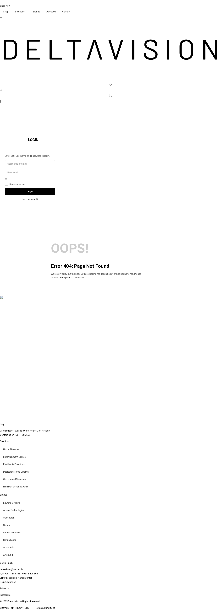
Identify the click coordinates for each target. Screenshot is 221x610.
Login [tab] (33, 140)
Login (30, 191)
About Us (51, 11)
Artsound (8, 555)
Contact (66, 11)
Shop (6, 11)
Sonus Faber (9, 540)
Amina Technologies (13, 510)
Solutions (20, 11)
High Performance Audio (15, 486)
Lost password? (30, 199)
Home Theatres (11, 449)
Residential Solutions (14, 464)
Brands (36, 11)
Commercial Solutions (14, 479)
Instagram (5, 595)
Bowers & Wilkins (11, 503)
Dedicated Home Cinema (16, 471)
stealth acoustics (12, 532)
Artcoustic (8, 547)
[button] (110, 103)
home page (65, 277)
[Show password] (6, 178)
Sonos (6, 525)
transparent (9, 517)
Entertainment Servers (15, 457)
